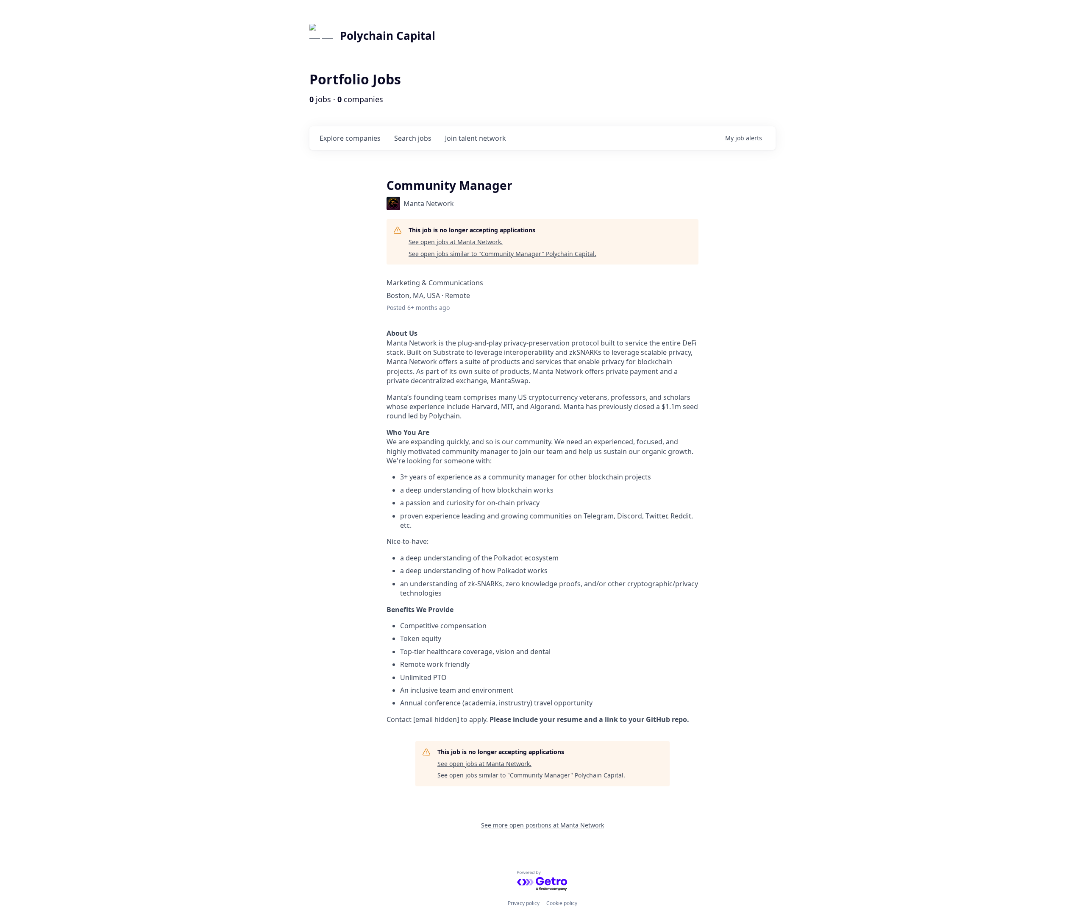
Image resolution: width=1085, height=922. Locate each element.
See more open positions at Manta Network (542, 825)
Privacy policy (524, 903)
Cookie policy (561, 903)
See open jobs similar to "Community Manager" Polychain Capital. (502, 254)
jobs (412, 138)
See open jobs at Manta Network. (456, 242)
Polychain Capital (387, 35)
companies (350, 138)
